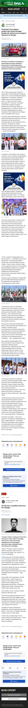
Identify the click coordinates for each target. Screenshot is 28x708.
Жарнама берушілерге (14, 698)
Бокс (18, 12)
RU (23, 9)
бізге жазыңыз (18, 434)
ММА (14, 12)
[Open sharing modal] (18, 668)
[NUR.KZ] (14, 9)
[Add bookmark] (25, 668)
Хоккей (21, 12)
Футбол (9, 12)
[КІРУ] (25, 9)
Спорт (3, 12)
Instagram (15, 485)
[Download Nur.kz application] (14, 3)
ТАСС (3, 559)
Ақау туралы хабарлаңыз (14, 694)
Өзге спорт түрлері (10, 21)
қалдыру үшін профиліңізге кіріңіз (12, 464)
